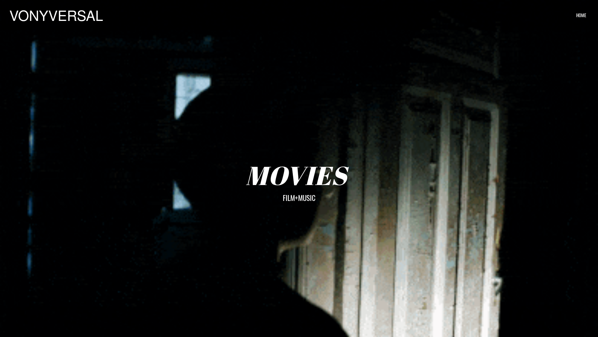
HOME (581, 15)
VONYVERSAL (56, 15)
